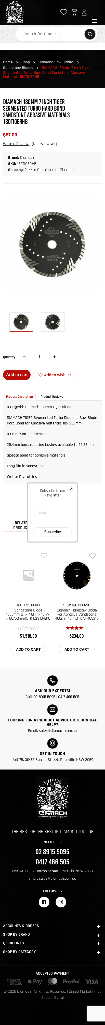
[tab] (19, 396)
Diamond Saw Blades (56, 62)
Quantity (9, 357)
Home (8, 62)
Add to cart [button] (28, 649)
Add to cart (17, 375)
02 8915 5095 (44, 697)
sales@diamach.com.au (58, 730)
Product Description (19, 397)
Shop (25, 62)
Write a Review (16, 144)
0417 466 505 (68, 697)
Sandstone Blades (18, 67)
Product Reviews (52, 397)
